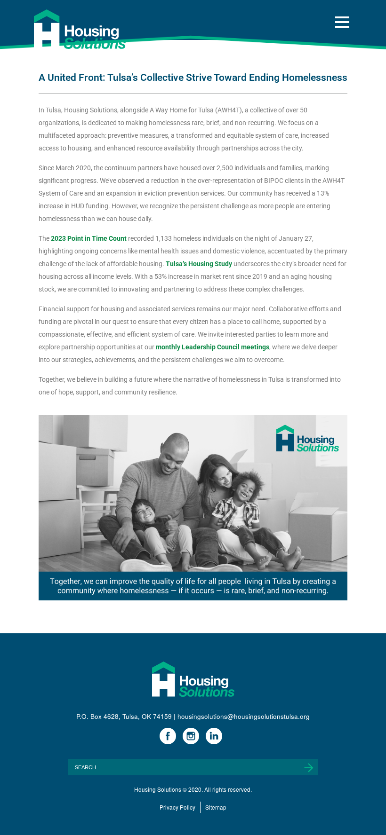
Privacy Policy (177, 807)
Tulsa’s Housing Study (199, 264)
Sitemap (215, 807)
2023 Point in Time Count (89, 238)
